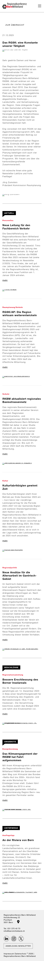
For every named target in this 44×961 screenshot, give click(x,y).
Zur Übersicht (15, 25)
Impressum (9, 953)
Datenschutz (20, 953)
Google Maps (18, 922)
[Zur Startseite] (14, 6)
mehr (5, 280)
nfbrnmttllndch (14, 931)
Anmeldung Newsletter (18, 946)
